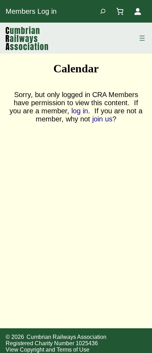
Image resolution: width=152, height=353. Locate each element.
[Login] (137, 11)
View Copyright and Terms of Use (47, 350)
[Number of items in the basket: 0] (120, 11)
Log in (47, 11)
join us (102, 119)
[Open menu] (142, 38)
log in (79, 111)
